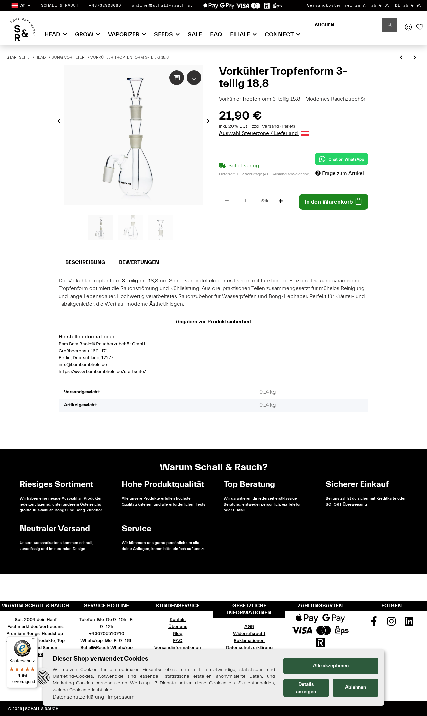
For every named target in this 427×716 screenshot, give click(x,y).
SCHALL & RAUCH (59, 5)
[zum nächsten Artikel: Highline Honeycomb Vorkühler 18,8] (415, 58)
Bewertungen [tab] (139, 262)
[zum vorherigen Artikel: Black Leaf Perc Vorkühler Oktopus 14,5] (401, 58)
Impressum (121, 697)
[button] (20, 5)
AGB (249, 626)
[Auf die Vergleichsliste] (176, 77)
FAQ (216, 34)
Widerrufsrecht (249, 633)
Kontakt (178, 619)
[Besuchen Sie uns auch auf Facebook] (374, 623)
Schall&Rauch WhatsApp (106, 647)
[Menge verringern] (226, 201)
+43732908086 (105, 5)
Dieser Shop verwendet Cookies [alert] (100, 658)
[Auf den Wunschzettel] (194, 77)
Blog (177, 633)
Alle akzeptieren (331, 666)
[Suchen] (389, 25)
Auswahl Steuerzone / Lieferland (259, 133)
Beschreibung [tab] (85, 262)
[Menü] (34, 640)
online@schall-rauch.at (162, 5)
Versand (271, 126)
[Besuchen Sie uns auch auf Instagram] (391, 623)
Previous (58, 120)
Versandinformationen (177, 647)
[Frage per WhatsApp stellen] (341, 159)
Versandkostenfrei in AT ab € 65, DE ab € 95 (364, 5)
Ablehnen (355, 687)
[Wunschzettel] (419, 27)
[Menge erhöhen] (280, 201)
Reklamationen (249, 640)
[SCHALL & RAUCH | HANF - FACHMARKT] (22, 29)
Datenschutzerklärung (249, 647)
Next (208, 120)
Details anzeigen (306, 688)
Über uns (177, 626)
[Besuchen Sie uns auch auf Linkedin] (409, 623)
